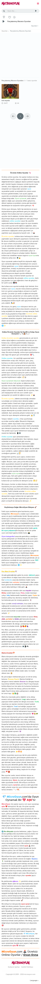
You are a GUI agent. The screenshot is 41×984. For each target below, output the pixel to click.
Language (34, 980)
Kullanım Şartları (14, 967)
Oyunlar (34, 26)
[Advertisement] (20, 56)
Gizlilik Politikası (27, 967)
